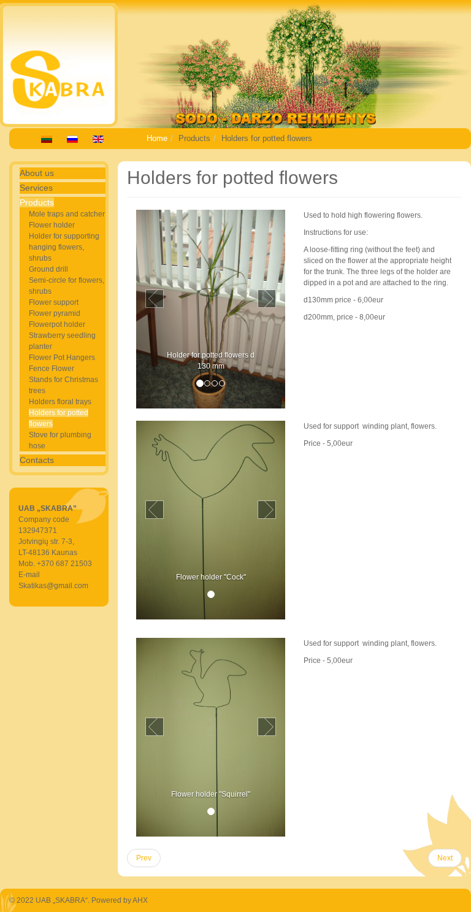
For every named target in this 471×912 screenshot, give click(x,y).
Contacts (37, 460)
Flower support (53, 302)
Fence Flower (51, 368)
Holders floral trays (60, 401)
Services (36, 188)
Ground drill (48, 269)
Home (157, 138)
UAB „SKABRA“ (62, 900)
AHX (140, 900)
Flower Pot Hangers (62, 357)
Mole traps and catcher (67, 214)
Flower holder (52, 225)
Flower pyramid (54, 313)
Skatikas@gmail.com (53, 585)
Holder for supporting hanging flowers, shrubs (64, 247)
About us (37, 173)
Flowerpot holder (57, 324)
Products (37, 202)
